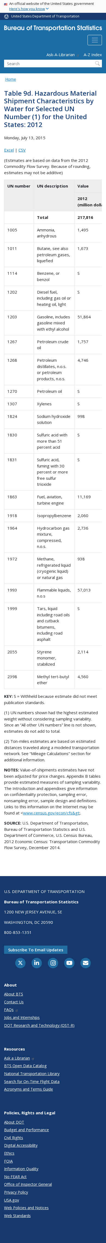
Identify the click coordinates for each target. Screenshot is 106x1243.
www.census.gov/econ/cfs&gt (51, 813)
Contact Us (14, 1001)
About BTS (13, 994)
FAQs (9, 1009)
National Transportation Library (32, 1073)
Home (10, 79)
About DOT (14, 1122)
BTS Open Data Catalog (25, 1065)
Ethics (9, 1153)
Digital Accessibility (21, 1145)
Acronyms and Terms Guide (28, 1089)
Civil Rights (13, 1137)
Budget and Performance (26, 1129)
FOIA (8, 1161)
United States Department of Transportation (45, 16)
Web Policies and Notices (26, 1207)
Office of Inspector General (28, 1184)
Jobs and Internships (22, 1017)
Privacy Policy (16, 1192)
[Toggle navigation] (95, 40)
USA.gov (11, 1200)
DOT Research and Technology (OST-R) (39, 1025)
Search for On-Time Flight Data (32, 1081)
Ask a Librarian (17, 1058)
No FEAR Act (15, 1176)
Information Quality (21, 1168)
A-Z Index (93, 54)
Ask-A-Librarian (60, 54)
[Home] (53, 29)
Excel (9, 150)
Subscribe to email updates (35, 949)
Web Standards (17, 1215)
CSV (22, 150)
